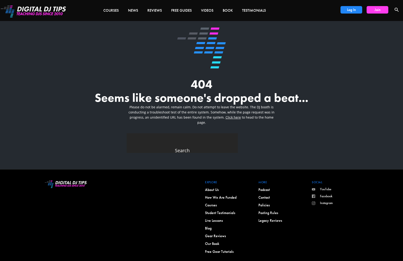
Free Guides (181, 10)
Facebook (326, 196)
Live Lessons (214, 220)
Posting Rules (268, 212)
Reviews (154, 10)
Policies (264, 205)
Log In (351, 9)
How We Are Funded (220, 197)
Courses (111, 10)
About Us (212, 189)
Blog (208, 228)
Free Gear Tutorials (219, 251)
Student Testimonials (220, 212)
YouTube (325, 189)
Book (228, 10)
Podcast (264, 189)
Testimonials (254, 10)
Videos (207, 10)
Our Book (212, 243)
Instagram (326, 203)
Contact (264, 197)
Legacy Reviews (270, 220)
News (133, 10)
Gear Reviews (215, 235)
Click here (233, 117)
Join (378, 9)
